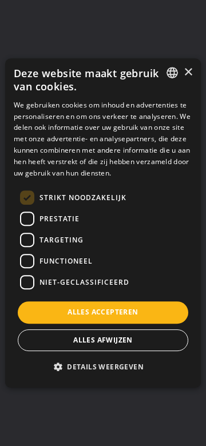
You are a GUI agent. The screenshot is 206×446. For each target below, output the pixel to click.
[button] (103, 366)
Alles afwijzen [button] (103, 340)
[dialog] (103, 223)
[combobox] (172, 72)
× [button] (188, 72)
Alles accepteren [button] (103, 312)
